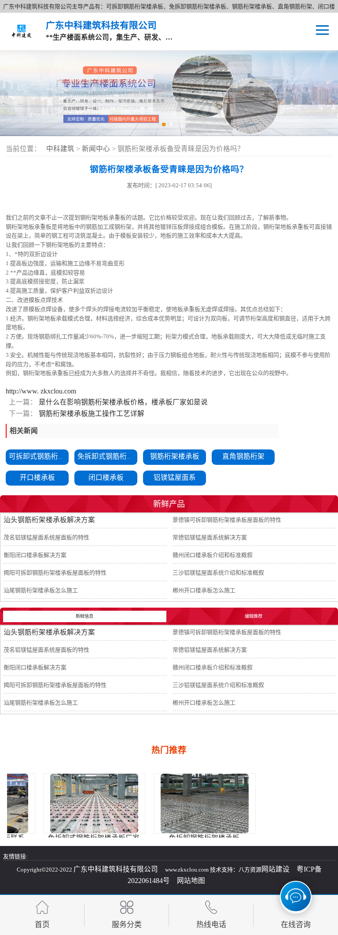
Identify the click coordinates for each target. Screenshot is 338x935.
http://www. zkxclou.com (41, 391)
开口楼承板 (37, 477)
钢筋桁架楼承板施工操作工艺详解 (90, 413)
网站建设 (275, 869)
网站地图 (191, 880)
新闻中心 (97, 148)
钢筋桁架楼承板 (174, 456)
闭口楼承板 (106, 477)
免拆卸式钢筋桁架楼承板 (116, 456)
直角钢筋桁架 (243, 456)
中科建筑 (60, 148)
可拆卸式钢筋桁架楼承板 (47, 456)
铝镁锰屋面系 (175, 477)
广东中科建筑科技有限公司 (115, 869)
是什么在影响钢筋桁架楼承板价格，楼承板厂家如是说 (122, 402)
